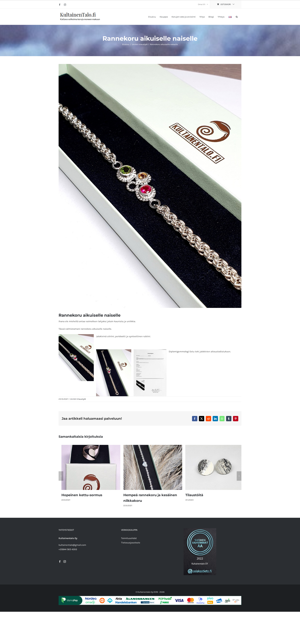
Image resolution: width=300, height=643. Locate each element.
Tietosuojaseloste (130, 542)
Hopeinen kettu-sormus (79, 495)
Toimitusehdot (129, 538)
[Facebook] (60, 561)
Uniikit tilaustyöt (78, 399)
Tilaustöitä (191, 495)
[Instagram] (64, 561)
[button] (237, 16)
